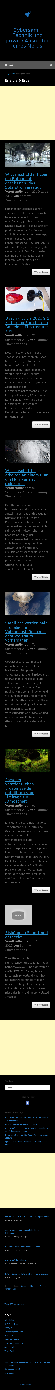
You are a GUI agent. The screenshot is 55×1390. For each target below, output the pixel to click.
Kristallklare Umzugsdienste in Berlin (21, 1124)
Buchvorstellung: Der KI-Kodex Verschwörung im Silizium (26, 1136)
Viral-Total (9, 1351)
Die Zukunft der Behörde (15, 1260)
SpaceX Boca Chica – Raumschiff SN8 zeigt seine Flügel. (26, 1143)
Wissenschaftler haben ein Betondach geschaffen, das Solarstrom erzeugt (26, 180)
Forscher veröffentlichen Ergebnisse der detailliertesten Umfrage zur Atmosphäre (19, 790)
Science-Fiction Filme (13, 1343)
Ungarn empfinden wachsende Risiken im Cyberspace (22, 1231)
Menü (11, 65)
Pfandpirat (8, 1335)
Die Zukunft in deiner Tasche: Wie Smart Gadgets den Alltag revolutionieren (26, 1130)
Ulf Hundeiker (10, 1347)
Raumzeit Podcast (12, 1339)
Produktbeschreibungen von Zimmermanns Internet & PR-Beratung (27, 1364)
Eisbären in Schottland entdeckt (26, 934)
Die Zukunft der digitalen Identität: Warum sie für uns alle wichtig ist (26, 1119)
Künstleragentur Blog (13, 1331)
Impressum (9, 1373)
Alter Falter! (9, 1320)
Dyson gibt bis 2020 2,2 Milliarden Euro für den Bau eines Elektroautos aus (27, 324)
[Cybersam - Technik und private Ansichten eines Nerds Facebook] (27, 1103)
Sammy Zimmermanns (18, 197)
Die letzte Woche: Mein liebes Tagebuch (22, 1246)
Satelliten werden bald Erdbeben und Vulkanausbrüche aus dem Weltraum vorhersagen (26, 631)
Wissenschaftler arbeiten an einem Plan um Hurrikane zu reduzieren (27, 477)
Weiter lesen (41, 272)
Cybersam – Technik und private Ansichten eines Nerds (28, 37)
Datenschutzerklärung (14, 1369)
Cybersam (11, 73)
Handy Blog (9, 1327)
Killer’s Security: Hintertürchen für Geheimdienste (27, 1274)
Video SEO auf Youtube (14, 1304)
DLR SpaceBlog (11, 1324)
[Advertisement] (27, 113)
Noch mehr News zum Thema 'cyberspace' (25, 1287)
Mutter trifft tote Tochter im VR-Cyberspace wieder (27, 1216)
